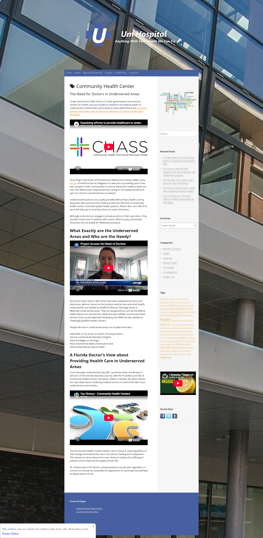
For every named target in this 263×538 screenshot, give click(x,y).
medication (180, 344)
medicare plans (169, 344)
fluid (167, 309)
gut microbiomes (186, 315)
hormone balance (166, 334)
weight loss (166, 357)
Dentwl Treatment (176, 302)
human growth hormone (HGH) (182, 334)
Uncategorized (170, 272)
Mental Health (170, 262)
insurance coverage (170, 338)
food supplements (178, 308)
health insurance (176, 325)
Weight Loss (169, 276)
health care (165, 324)
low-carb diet (190, 338)
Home (69, 72)
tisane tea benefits (180, 354)
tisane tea (169, 354)
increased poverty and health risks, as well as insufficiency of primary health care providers (108, 111)
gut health (176, 315)
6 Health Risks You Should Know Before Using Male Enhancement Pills (179, 161)
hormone (190, 331)
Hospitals (167, 258)
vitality (189, 354)
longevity (182, 337)
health (166, 253)
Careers (108, 72)
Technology (168, 267)
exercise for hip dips (181, 305)
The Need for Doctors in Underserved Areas (104, 93)
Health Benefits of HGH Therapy (183, 321)
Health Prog (120, 72)
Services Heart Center (92, 508)
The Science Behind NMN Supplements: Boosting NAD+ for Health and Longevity (179, 172)
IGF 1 (162, 338)
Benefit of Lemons (172, 248)
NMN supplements (174, 347)
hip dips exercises (184, 328)
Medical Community (166, 341)
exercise (170, 305)
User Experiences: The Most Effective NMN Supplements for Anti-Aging (178, 199)
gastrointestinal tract (182, 312)
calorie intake (174, 299)
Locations (133, 72)
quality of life (175, 351)
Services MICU (92, 512)
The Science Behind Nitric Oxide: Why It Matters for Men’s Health (179, 190)
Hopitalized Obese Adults (177, 331)
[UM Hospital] (131, 47)
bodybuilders (164, 299)
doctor (73, 183)
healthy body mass (171, 328)
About (77, 72)
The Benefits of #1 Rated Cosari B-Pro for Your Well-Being (178, 182)
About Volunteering (92, 72)
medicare (177, 341)
